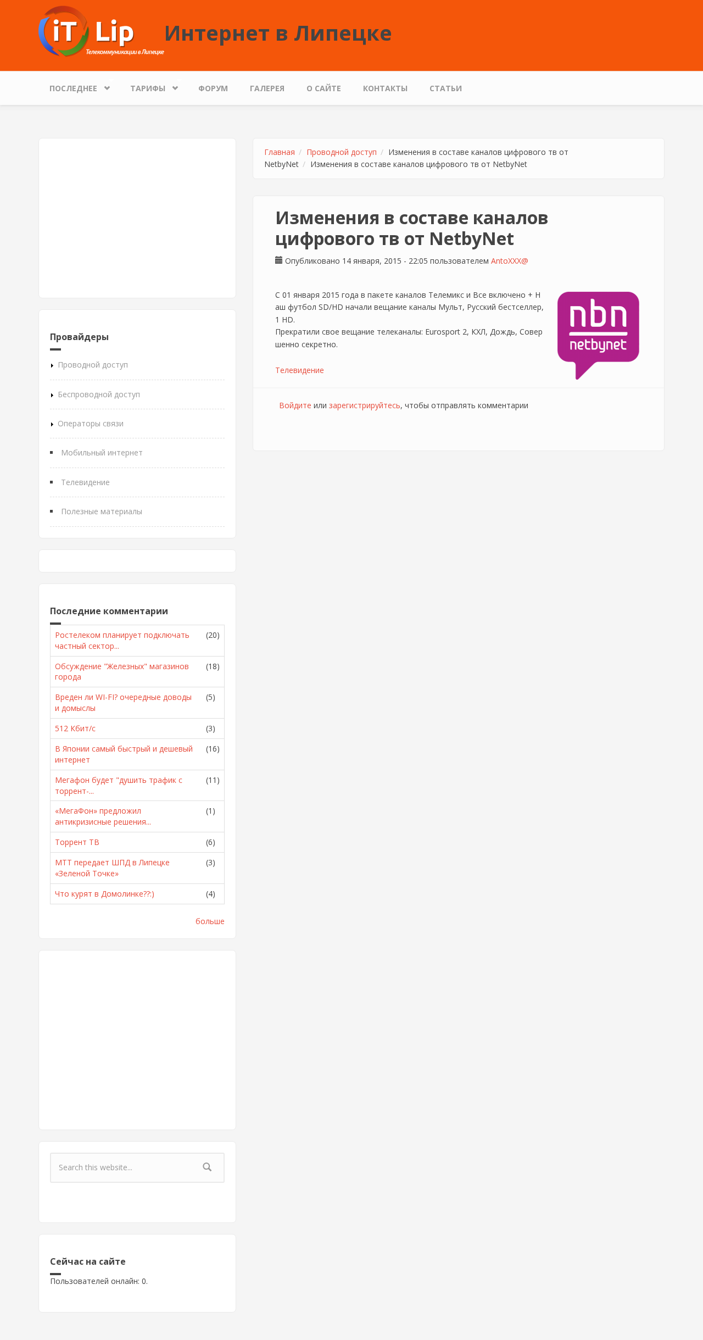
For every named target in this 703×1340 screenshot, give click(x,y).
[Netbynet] (598, 336)
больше (210, 921)
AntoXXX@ (509, 260)
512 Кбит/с (75, 728)
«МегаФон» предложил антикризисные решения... (103, 816)
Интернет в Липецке (278, 32)
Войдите (295, 405)
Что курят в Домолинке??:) (104, 893)
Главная (279, 152)
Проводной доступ (93, 364)
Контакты (385, 88)
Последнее (67, 85)
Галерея (267, 88)
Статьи (445, 88)
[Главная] (101, 30)
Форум (213, 88)
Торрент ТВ (77, 842)
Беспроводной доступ (99, 394)
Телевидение (85, 482)
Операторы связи (91, 423)
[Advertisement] (137, 218)
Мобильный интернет (102, 452)
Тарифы (142, 85)
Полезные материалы (101, 511)
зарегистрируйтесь (364, 405)
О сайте (323, 88)
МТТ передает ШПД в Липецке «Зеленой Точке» (112, 867)
